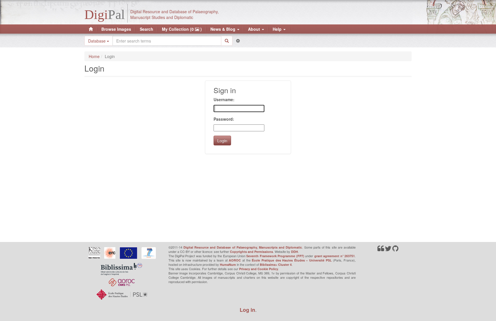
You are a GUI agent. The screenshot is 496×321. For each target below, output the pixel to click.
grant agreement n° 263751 (334, 256)
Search (146, 29)
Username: (224, 99)
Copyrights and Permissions (251, 251)
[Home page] (90, 29)
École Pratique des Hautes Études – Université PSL (292, 260)
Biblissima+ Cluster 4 (276, 264)
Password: (224, 119)
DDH (294, 251)
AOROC (235, 260)
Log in (247, 310)
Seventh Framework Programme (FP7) (275, 256)
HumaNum (228, 264)
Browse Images (116, 29)
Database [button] (97, 41)
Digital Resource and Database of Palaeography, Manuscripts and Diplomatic (242, 247)
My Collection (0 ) (182, 29)
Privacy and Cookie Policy (258, 269)
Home (94, 56)
